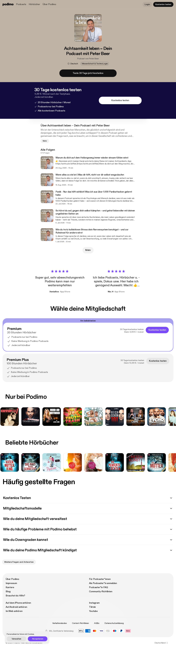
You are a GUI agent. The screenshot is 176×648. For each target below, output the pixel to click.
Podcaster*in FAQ (98, 587)
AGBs (96, 623)
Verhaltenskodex (59, 623)
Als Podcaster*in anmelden (103, 583)
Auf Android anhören (16, 607)
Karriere (10, 587)
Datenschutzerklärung (114, 623)
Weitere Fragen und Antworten (19, 562)
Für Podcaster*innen (100, 579)
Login (147, 4)
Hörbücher (34, 4)
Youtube (93, 611)
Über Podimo (49, 4)
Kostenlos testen (163, 4)
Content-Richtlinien (80, 623)
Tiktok (92, 607)
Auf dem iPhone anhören (18, 602)
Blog (8, 591)
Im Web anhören (14, 611)
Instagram (94, 602)
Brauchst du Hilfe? (15, 595)
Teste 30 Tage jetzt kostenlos (88, 73)
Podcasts (21, 4)
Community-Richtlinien (100, 591)
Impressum (11, 583)
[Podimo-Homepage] (8, 4)
